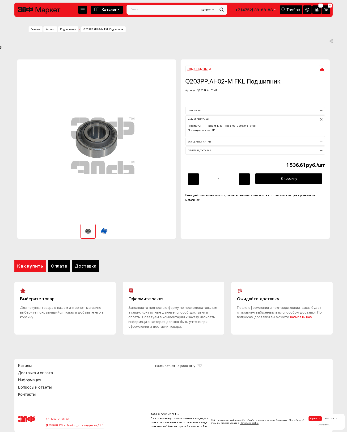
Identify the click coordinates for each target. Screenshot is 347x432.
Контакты (27, 394)
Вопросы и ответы (35, 387)
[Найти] (221, 10)
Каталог (25, 365)
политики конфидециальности (198, 418)
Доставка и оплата (35, 372)
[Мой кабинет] (307, 9)
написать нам (301, 317)
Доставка (85, 266)
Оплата (59, 266)
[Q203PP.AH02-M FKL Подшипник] (96, 138)
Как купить (30, 266)
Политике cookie (249, 423)
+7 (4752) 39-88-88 (254, 10)
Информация (29, 379)
